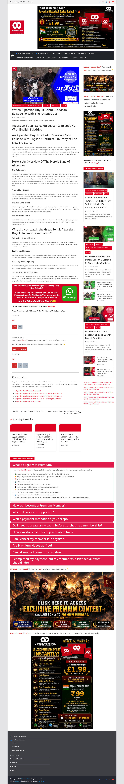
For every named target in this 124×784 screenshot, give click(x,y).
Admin (23, 117)
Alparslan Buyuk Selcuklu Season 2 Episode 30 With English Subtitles (39, 393)
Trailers (83, 58)
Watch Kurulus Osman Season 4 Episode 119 (27, 411)
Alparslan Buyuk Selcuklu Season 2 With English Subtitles (27, 105)
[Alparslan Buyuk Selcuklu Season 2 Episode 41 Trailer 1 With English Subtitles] (45, 425)
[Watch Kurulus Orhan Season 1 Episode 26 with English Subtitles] (99, 314)
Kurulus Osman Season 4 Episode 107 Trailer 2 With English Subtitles (70, 438)
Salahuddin (82, 53)
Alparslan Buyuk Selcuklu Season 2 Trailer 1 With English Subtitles (38, 399)
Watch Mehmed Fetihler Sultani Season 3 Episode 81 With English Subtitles (98, 259)
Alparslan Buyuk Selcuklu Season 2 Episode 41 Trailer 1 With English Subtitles (44, 439)
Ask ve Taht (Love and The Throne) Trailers (96, 190)
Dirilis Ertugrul (64, 58)
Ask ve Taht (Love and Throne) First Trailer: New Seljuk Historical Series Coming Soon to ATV (98, 202)
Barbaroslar (51, 58)
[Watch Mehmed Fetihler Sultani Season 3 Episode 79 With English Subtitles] (89, 297)
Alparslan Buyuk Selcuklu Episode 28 (28, 401)
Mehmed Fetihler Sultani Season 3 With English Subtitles (97, 248)
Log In (14, 743)
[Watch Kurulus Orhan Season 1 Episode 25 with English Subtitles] (89, 361)
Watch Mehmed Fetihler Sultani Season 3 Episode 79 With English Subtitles (104, 296)
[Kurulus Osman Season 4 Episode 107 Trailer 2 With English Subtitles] (70, 425)
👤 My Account (41, 53)
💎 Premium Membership (24, 53)
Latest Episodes (89, 244)
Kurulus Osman (69, 53)
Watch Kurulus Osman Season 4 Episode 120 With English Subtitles (63, 412)
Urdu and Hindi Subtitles (24, 58)
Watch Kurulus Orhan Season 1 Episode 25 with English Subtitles (104, 359)
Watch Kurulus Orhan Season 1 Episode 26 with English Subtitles (98, 335)
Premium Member (24, 470)
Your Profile (15, 747)
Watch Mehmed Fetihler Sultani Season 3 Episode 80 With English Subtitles (104, 284)
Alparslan (40, 58)
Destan (75, 58)
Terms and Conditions (17, 759)
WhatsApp (51, 306)
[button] (47, 53)
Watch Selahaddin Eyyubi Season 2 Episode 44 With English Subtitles (19, 438)
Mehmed (92, 53)
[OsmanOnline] (12, 55)
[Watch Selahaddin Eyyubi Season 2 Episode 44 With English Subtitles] (21, 425)
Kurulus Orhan (56, 53)
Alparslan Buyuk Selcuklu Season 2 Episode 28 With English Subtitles (39, 396)
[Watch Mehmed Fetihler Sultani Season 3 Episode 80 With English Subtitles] (89, 286)
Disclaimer (13, 762)
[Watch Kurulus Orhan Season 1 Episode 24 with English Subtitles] (89, 372)
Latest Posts (46, 105)
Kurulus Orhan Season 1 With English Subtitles (97, 324)
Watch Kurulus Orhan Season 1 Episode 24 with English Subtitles (104, 371)
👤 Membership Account (17, 740)
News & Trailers (56, 105)
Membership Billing (18, 750)
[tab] (14, 327)
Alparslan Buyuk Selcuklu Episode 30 (28, 391)
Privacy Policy (14, 755)
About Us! (13, 766)
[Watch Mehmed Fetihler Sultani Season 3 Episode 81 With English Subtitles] (99, 234)
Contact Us (13, 770)
